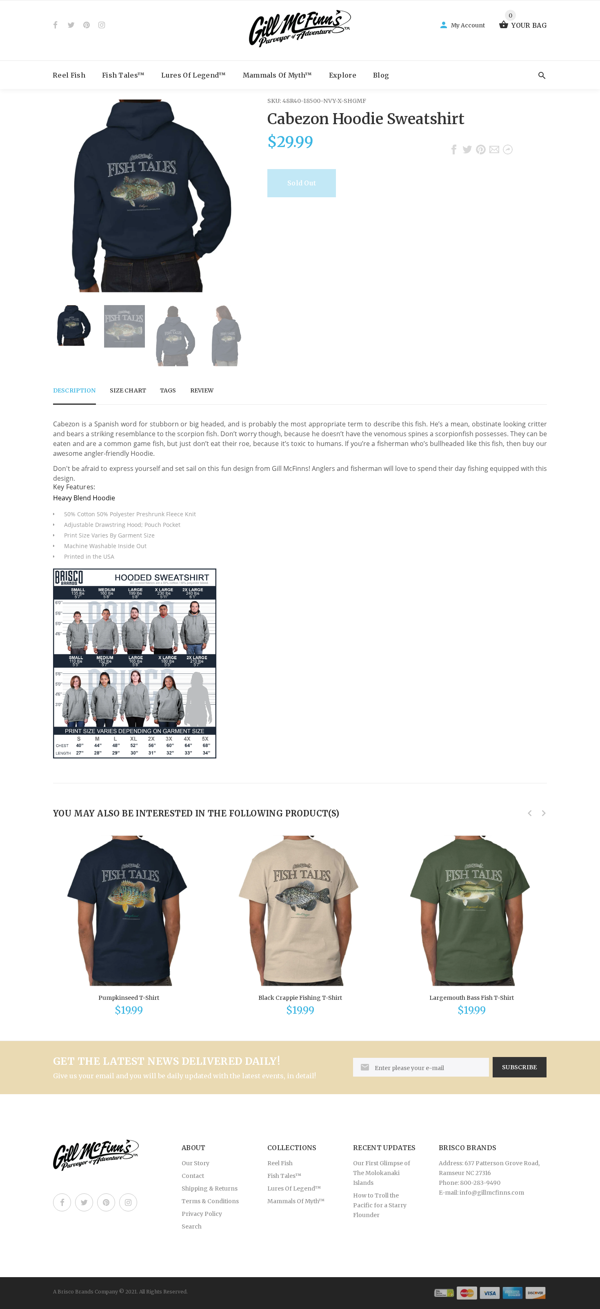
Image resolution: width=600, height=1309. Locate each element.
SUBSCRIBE (519, 1067)
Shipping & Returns (210, 1188)
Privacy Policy (202, 1214)
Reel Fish (69, 75)
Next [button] (237, 336)
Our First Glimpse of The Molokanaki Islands (381, 1173)
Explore (342, 75)
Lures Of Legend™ (193, 75)
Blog (381, 75)
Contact (193, 1176)
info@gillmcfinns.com (492, 1192)
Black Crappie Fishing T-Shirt (300, 997)
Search (192, 1226)
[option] (73, 325)
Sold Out (301, 183)
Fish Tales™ (123, 75)
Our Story (195, 1163)
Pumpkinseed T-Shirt (128, 997)
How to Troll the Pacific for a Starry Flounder (380, 1205)
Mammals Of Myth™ (277, 75)
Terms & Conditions (210, 1201)
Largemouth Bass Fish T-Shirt (471, 997)
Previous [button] (63, 336)
